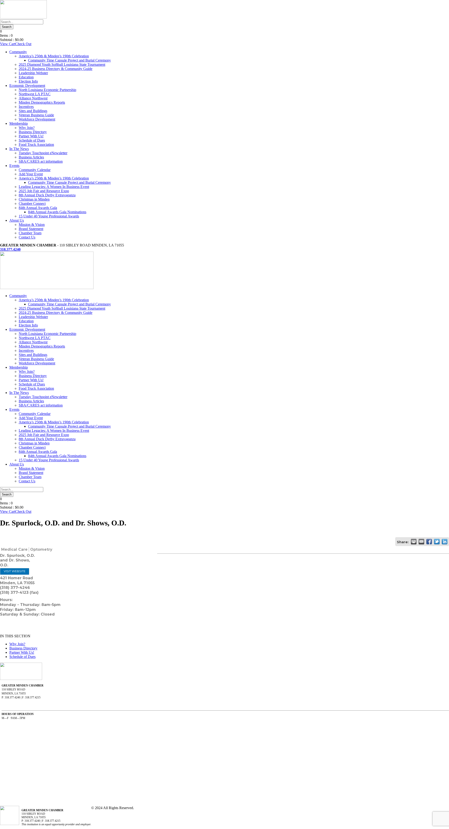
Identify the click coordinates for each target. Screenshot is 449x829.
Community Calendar (35, 170)
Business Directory (33, 132)
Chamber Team (30, 233)
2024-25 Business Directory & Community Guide (55, 69)
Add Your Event (31, 174)
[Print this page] (413, 541)
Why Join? (27, 128)
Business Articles (31, 157)
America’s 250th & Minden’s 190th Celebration (54, 56)
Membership (18, 123)
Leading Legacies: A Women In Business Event (54, 187)
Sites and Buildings (33, 111)
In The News (19, 149)
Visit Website (14, 571)
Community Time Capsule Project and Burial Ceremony (69, 60)
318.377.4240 (10, 249)
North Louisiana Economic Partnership (47, 90)
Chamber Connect (32, 203)
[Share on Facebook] (429, 541)
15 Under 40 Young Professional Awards (49, 216)
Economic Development (27, 86)
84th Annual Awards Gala (38, 208)
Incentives (26, 107)
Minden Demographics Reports (42, 102)
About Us (16, 220)
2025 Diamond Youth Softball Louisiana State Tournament (62, 64)
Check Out (23, 44)
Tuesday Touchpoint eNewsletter (43, 153)
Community (18, 52)
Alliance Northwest (33, 98)
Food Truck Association (36, 145)
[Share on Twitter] (437, 541)
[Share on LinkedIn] (444, 541)
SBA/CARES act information (41, 161)
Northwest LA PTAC (35, 94)
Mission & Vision (32, 225)
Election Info (28, 81)
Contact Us (27, 237)
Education (26, 77)
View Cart (7, 44)
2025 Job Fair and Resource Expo (44, 191)
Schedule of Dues (32, 140)
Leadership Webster (33, 73)
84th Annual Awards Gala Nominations (57, 212)
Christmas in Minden (34, 199)
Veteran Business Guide (36, 115)
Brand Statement (31, 229)
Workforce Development (37, 119)
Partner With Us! (31, 136)
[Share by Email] (421, 541)
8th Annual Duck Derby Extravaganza (47, 195)
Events (14, 166)
